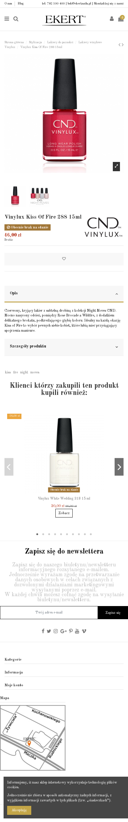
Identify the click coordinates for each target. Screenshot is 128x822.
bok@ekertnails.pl (79, 3)
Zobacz (64, 513)
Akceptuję (19, 810)
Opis (14, 293)
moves (34, 372)
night (24, 372)
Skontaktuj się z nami (109, 3)
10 (91, 534)
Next (119, 467)
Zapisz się (113, 613)
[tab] (64, 294)
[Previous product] (120, 45)
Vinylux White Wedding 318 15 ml (64, 498)
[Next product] (123, 45)
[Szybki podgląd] (67, 492)
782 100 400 (56, 3)
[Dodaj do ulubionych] (64, 259)
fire (15, 372)
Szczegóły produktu (28, 346)
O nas (8, 3)
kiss (8, 372)
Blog (21, 3)
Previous (8, 467)
